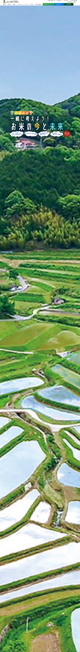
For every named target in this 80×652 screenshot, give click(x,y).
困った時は (66, 0)
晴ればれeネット (59, 4)
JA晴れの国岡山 (38, 4)
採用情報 (69, 4)
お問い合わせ (59, 0)
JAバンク (26, 4)
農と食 (4, 4)
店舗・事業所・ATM (51, 0)
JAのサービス (20, 4)
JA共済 (31, 4)
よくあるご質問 (72, 0)
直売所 (14, 4)
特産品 (9, 4)
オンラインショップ (49, 4)
